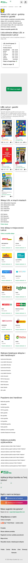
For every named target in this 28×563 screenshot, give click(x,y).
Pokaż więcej (4, 224)
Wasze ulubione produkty (8, 531)
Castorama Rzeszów (6, 370)
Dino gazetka (4, 415)
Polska (3, 549)
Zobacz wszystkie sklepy (7, 233)
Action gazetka (4, 418)
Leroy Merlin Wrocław (6, 364)
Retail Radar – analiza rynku (15, 523)
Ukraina (14, 549)
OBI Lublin (3, 390)
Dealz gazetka (4, 427)
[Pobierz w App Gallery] (6, 488)
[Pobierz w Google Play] (16, 483)
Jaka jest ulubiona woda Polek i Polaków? (11, 451)
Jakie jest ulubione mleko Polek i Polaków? (11, 446)
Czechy (8, 549)
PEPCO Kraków (4, 381)
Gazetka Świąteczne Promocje (8, 432)
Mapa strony (4, 538)
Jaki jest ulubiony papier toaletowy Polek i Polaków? (13, 449)
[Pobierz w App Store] (14, 2)
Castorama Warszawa (6, 359)
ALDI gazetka (4, 421)
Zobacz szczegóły (6, 520)
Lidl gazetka (3, 404)
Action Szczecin (4, 376)
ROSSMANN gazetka (6, 424)
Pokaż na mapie (15, 89)
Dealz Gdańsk (4, 387)
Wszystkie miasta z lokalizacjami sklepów (12, 542)
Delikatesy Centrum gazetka (7, 429)
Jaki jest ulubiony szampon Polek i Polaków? (11, 463)
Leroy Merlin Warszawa (6, 362)
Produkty (3, 528)
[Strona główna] (4, 2)
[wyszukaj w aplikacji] (21, 2)
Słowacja (24, 549)
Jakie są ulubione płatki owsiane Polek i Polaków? (12, 454)
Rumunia (14, 552)
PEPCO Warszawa (5, 379)
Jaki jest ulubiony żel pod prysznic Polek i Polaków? (13, 460)
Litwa (19, 549)
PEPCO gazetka (4, 410)
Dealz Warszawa (5, 384)
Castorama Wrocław (6, 367)
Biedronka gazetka (5, 401)
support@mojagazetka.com (17, 512)
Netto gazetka (4, 412)
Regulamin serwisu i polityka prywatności (12, 535)
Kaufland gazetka (5, 407)
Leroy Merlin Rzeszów (6, 373)
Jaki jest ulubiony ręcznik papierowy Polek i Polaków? (13, 465)
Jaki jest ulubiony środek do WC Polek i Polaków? (12, 457)
